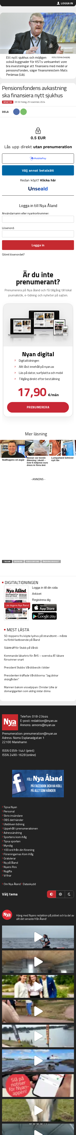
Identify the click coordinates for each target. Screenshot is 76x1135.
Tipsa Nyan (10, 807)
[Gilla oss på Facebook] (38, 783)
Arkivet (36, 593)
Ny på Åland (11, 862)
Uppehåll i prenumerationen (21, 828)
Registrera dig (41, 599)
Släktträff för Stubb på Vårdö (21, 647)
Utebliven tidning (14, 824)
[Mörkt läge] (69, 894)
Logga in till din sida (45, 587)
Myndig (8, 845)
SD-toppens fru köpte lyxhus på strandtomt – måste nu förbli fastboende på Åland (35, 638)
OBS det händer (13, 820)
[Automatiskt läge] (51, 894)
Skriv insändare (13, 815)
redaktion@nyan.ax (44, 720)
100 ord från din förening (19, 850)
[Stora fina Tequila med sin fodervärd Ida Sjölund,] (38, 1110)
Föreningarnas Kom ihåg (18, 854)
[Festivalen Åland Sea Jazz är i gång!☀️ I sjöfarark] (38, 961)
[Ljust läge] (60, 894)
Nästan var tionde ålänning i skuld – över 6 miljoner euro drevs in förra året (37, 461)
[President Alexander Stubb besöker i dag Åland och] (38, 1011)
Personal (9, 811)
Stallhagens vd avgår (13, 460)
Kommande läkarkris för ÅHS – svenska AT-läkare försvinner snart (34, 657)
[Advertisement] (38, 520)
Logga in (67, 3)
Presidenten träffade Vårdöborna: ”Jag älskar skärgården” (31, 677)
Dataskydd (29, 884)
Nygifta (8, 871)
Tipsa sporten (12, 841)
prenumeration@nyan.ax (40, 733)
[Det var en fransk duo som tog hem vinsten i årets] (38, 1036)
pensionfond (32, 561)
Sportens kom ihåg (15, 837)
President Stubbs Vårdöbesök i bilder (27, 667)
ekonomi (18, 561)
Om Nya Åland (12, 884)
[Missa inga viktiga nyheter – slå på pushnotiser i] (38, 1085)
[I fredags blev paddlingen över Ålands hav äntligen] (38, 937)
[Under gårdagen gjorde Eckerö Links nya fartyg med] (38, 1060)
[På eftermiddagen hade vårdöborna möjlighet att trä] (38, 986)
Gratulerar (10, 858)
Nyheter (7, 102)
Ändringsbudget (51, 561)
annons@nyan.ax (43, 724)
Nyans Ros (10, 867)
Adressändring (13, 832)
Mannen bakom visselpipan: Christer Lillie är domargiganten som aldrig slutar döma (30, 689)
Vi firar (7, 875)
